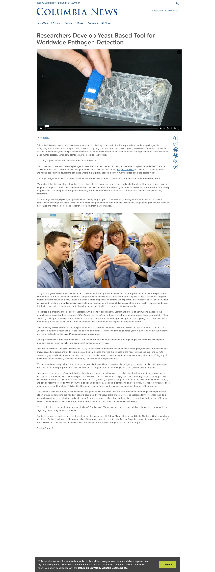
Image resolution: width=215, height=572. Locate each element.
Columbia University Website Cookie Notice (103, 568)
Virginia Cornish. (125, 169)
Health (46, 137)
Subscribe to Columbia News (165, 10)
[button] (175, 138)
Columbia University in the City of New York (58, 3)
